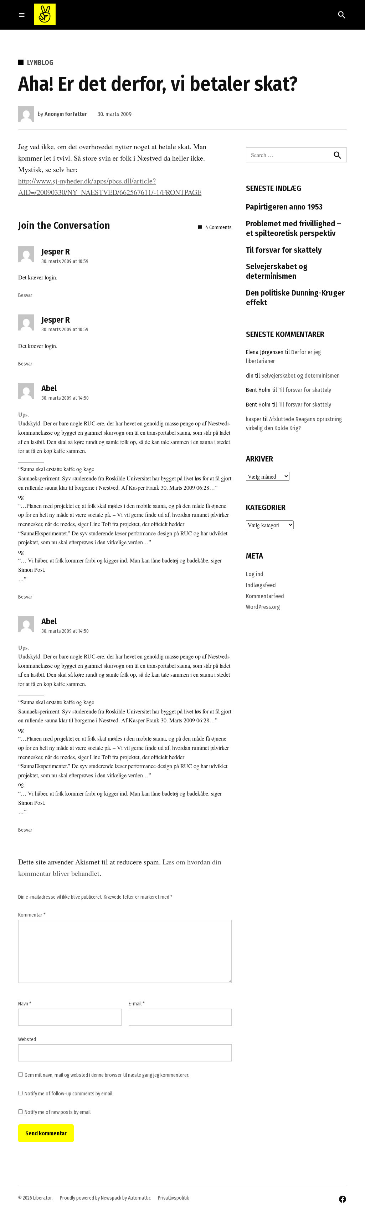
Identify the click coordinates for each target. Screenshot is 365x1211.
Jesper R (55, 252)
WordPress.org (263, 607)
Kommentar (32, 915)
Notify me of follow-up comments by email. (69, 1094)
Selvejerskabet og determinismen (277, 271)
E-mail (137, 1004)
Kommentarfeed (265, 596)
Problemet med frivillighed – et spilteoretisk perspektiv (293, 228)
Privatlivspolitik (173, 1198)
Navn (24, 1004)
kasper (253, 419)
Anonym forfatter (66, 114)
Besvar (25, 295)
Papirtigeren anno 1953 (284, 207)
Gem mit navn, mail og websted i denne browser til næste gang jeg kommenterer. (107, 1075)
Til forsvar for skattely (284, 250)
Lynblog (40, 62)
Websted (27, 1039)
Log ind (254, 574)
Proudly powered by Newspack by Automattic (105, 1198)
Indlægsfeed (261, 585)
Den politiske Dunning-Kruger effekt (295, 297)
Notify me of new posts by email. (58, 1112)
